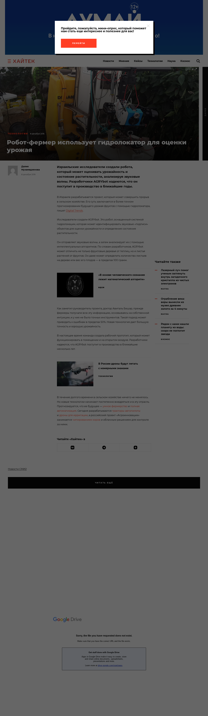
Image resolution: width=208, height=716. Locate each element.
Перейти (78, 43)
